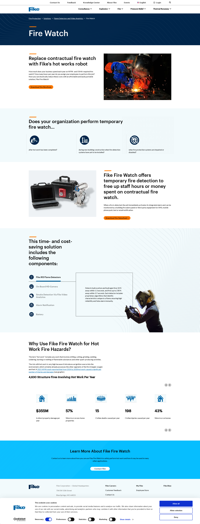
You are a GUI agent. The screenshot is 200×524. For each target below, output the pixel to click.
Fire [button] (119, 9)
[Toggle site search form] (170, 2)
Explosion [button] (103, 9)
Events (127, 2)
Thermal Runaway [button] (161, 9)
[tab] (52, 277)
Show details (125, 519)
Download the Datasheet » (117, 218)
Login (158, 2)
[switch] (71, 519)
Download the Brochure (41, 87)
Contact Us (55, 2)
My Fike (139, 486)
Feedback (71, 2)
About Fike (112, 2)
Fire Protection (35, 18)
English (143, 2)
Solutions (47, 18)
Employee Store (142, 490)
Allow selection (176, 510)
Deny (176, 517)
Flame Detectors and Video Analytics (68, 18)
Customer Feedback (113, 490)
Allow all (176, 504)
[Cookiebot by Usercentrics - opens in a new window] (19, 519)
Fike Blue (167, 486)
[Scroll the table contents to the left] (166, 385)
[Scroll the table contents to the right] (169, 385)
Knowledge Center (91, 2)
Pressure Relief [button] (137, 9)
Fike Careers (110, 486)
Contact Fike (100, 469)
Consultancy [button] (84, 9)
